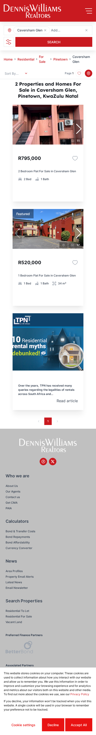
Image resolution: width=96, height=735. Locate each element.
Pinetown (60, 59)
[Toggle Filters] (9, 42)
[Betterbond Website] (19, 648)
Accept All (79, 725)
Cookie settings (23, 725)
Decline (53, 725)
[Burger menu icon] (88, 11)
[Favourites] (75, 158)
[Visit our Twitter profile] (52, 461)
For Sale (42, 59)
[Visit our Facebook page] (43, 461)
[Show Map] (88, 73)
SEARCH (53, 42)
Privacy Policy (79, 694)
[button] (45, 30)
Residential (25, 59)
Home (8, 59)
